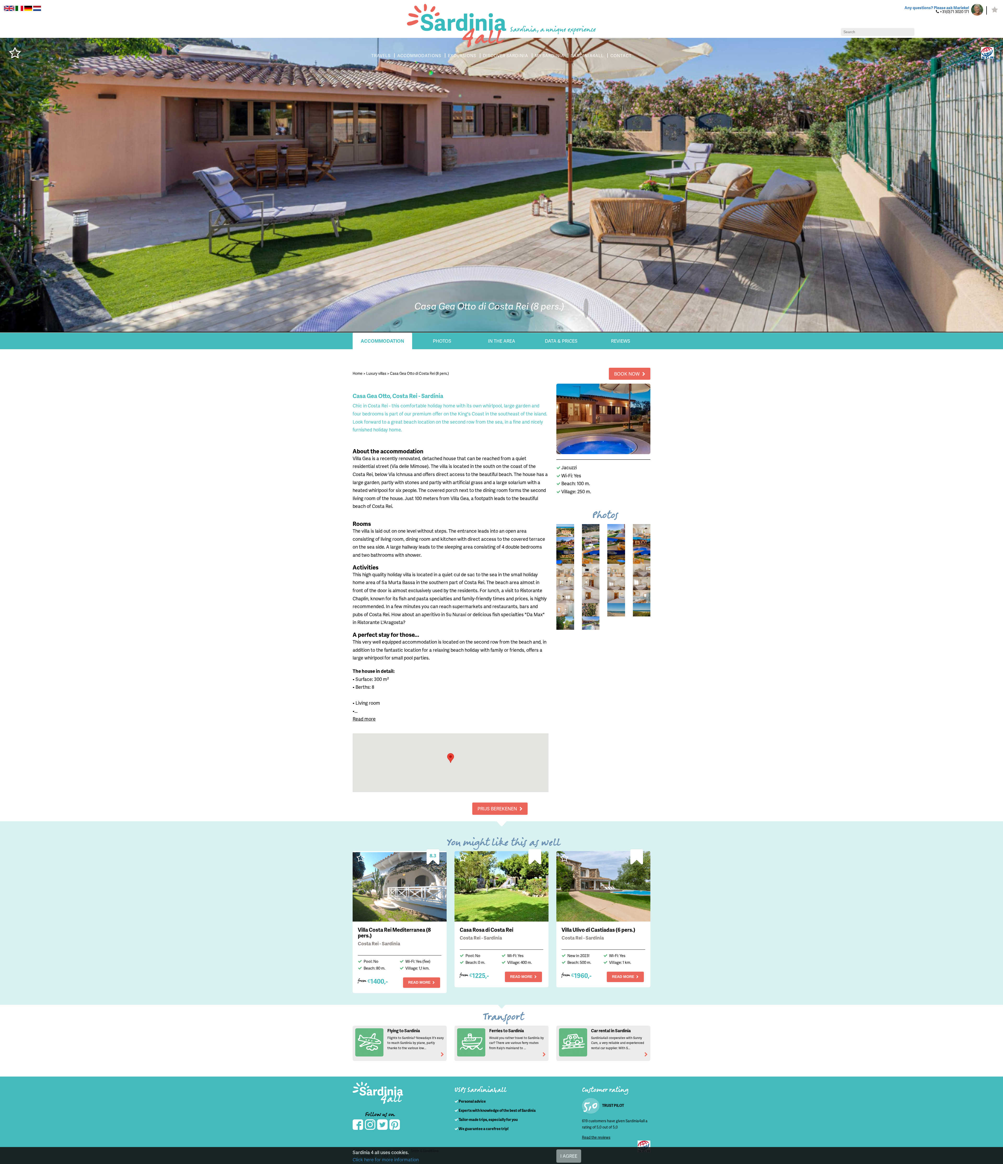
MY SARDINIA (549, 55)
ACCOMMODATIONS (419, 55)
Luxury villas (376, 373)
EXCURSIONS (462, 55)
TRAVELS (380, 55)
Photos (442, 340)
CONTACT (621, 55)
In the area (501, 340)
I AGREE (568, 1156)
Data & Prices (561, 340)
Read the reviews (596, 1137)
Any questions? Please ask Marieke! (937, 7)
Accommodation (382, 340)
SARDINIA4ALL (587, 55)
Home (358, 373)
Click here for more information (386, 1159)
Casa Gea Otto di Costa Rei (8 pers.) (419, 373)
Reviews (620, 340)
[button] (450, 758)
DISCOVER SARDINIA (505, 55)
